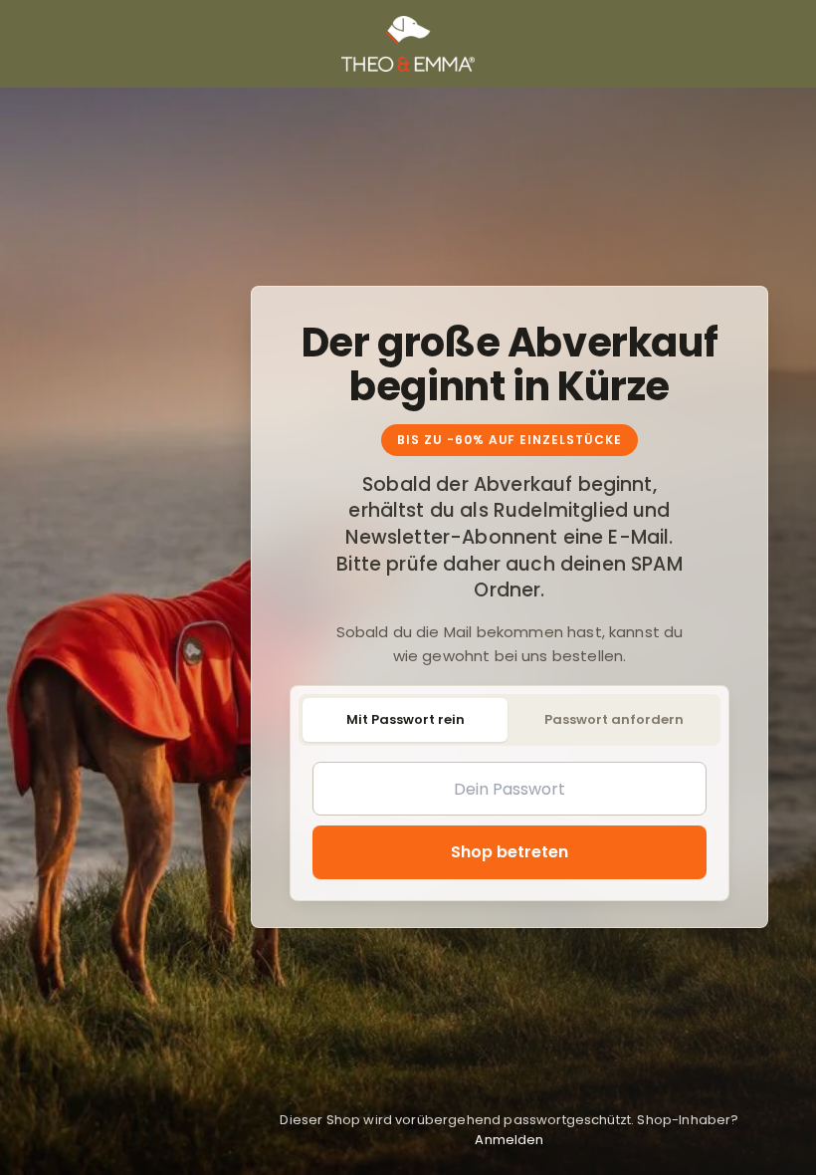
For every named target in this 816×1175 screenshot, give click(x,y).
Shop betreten (509, 851)
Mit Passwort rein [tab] (405, 719)
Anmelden (509, 1139)
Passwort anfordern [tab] (614, 719)
